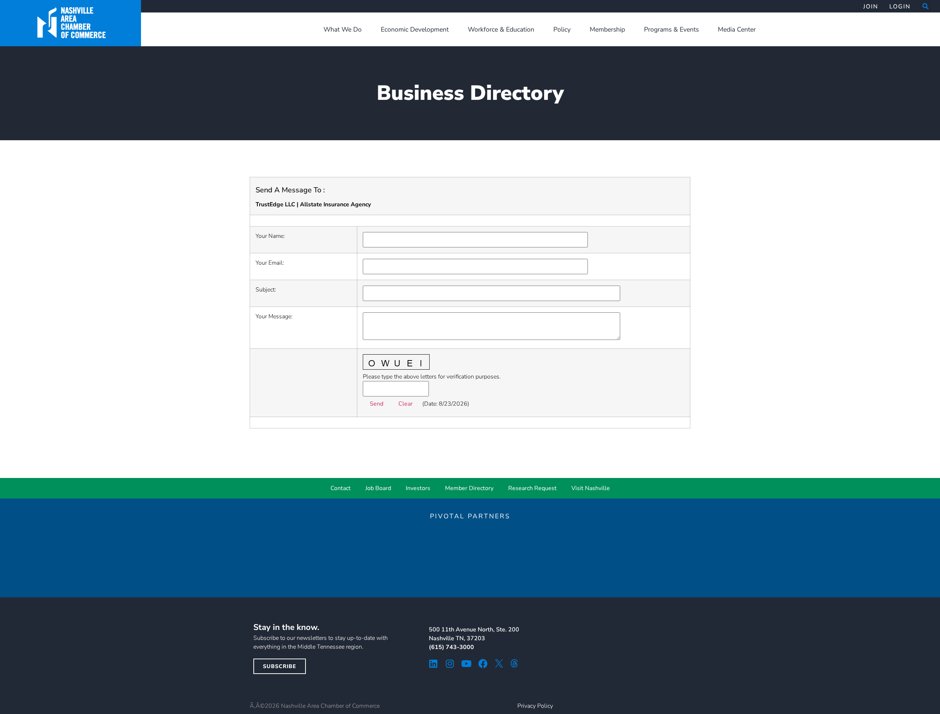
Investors (418, 488)
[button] (925, 6)
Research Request (532, 488)
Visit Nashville (590, 488)
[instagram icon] (450, 663)
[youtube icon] (466, 663)
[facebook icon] (483, 663)
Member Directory (469, 488)
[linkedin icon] (433, 663)
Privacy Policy (535, 706)
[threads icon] (514, 663)
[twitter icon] (499, 663)
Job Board (378, 488)
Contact (340, 488)
